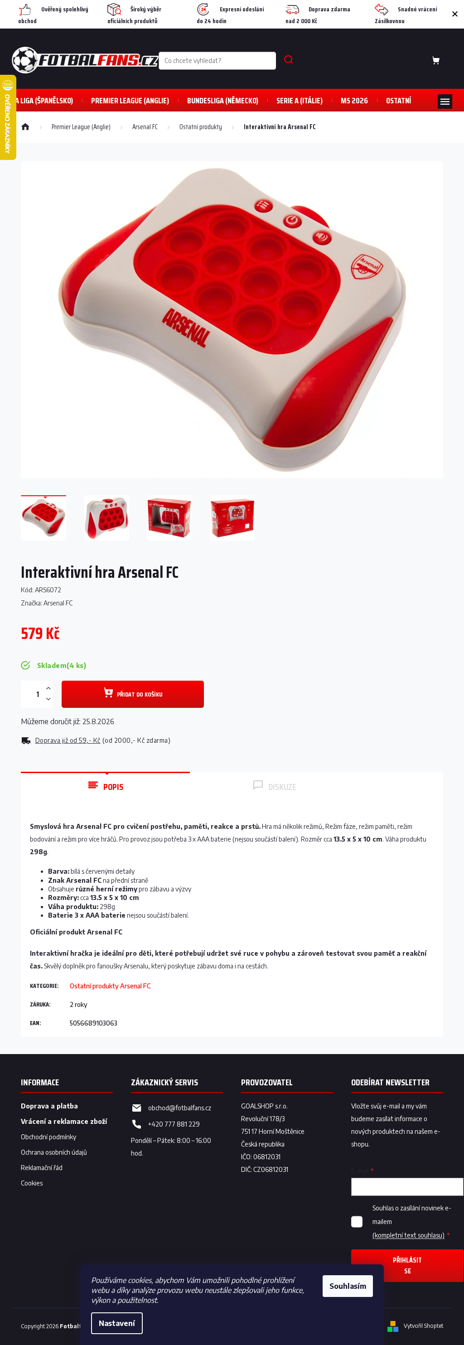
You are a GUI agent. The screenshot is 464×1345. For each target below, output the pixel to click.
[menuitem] (42, 100)
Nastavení (117, 1323)
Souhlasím (347, 1286)
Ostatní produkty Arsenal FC (110, 986)
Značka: (46, 603)
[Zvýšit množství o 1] (48, 689)
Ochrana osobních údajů (54, 1152)
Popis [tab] (113, 786)
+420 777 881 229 (174, 1124)
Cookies (32, 1183)
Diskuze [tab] (282, 786)
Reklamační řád (42, 1167)
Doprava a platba (49, 1106)
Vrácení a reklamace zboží (64, 1121)
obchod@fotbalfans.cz (179, 1108)
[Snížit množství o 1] (48, 699)
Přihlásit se (407, 1265)
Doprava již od (68, 740)
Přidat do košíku (139, 694)
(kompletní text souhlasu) (408, 1235)
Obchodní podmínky (48, 1137)
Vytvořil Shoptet (423, 1326)
